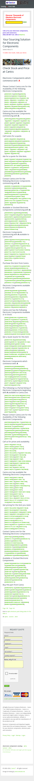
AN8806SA (23, 547)
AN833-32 (19, 121)
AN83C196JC (20, 196)
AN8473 (7, 256)
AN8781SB (8, 424)
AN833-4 (7, 123)
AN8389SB (27, 186)
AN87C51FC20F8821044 (22, 522)
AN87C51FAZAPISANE (11, 516)
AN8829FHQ (27, 588)
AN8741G (8, 404)
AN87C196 (8, 444)
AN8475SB (26, 266)
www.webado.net (20, 771)
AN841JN (15, 215)
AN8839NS (8, 600)
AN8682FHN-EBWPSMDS (18, 356)
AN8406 (18, 213)
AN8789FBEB (17, 435)
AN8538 (18, 322)
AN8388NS (23, 169)
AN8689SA (8, 368)
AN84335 (7, 227)
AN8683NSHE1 (9, 366)
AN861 (13, 344)
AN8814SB (24, 569)
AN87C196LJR (9, 512)
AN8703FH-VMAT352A (19, 373)
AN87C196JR (8, 461)
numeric (11, 616)
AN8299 (16, 94)
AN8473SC (18, 266)
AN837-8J (9, 153)
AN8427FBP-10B (16, 223)
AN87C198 (8, 514)
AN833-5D (21, 123)
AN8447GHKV (16, 240)
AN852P (24, 319)
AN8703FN (8, 379)
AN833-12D (11, 121)
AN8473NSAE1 (19, 258)
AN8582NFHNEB (20, 340)
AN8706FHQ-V (9, 381)
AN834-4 (26, 131)
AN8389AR (24, 174)
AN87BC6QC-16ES (24, 437)
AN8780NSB (8, 422)
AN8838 (16, 596)
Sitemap (18, 735)
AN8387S (25, 165)
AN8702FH (8, 373)
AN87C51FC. (18, 520)
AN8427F (7, 223)
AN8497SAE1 (9, 301)
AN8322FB (8, 108)
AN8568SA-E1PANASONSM (13, 332)
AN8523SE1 (23, 317)
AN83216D (26, 106)
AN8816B (22, 572)
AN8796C (8, 437)
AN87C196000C (9, 447)
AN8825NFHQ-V (10, 588)
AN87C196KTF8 (9, 496)
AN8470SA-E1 (21, 248)
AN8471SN (8, 254)
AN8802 (17, 539)
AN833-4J (14, 123)
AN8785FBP (8, 428)
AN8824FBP (15, 578)
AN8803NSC (17, 545)
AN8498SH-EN (9, 303)
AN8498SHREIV (19, 303)
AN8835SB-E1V (23, 592)
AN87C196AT (19, 447)
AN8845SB (21, 604)
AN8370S (16, 153)
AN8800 (15, 537)
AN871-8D (8, 383)
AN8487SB (8, 290)
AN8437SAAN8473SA (11, 229)
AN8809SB (8, 567)
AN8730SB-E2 (18, 397)
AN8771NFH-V (9, 410)
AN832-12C (16, 100)
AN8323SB (15, 108)
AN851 (24, 307)
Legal (13, 735)
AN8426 (7, 221)
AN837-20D (16, 149)
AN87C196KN (9, 490)
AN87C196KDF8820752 (22, 486)
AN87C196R (17, 512)
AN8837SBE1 (9, 596)
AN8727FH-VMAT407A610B (13, 395)
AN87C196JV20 (18, 477)
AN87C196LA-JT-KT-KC (12, 500)
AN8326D (8, 119)
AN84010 (22, 203)
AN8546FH (8, 324)
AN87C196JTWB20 (22, 469)
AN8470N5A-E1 (16, 246)
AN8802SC (8, 541)
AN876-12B (15, 406)
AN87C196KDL (9, 488)
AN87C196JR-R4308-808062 (22, 461)
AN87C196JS (8, 465)
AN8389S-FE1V (18, 186)
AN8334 (22, 127)
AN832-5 (15, 104)
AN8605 (7, 344)
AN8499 (27, 303)
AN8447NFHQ (25, 240)
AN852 (7, 317)
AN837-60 (15, 151)
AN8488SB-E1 (23, 293)
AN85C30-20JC (25, 342)
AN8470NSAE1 (11, 248)
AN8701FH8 (17, 371)
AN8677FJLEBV (25, 354)
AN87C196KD (20, 484)
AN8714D (15, 383)
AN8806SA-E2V (9, 549)
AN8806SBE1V (9, 555)
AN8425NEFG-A (9, 217)
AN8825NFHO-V (10, 582)
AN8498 (16, 301)
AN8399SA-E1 (17, 194)
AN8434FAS (15, 227)
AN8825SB (19, 588)
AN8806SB (8, 551)
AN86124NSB (20, 344)
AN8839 (23, 598)
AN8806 (16, 547)
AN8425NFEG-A (11, 219)
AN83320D (15, 127)
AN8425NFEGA (21, 219)
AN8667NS (8, 352)
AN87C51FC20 (9, 522)
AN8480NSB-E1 (23, 268)
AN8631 (15, 350)
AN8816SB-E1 (9, 574)
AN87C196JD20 (9, 459)
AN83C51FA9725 (23, 200)
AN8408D (24, 213)
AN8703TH (16, 379)
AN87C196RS (27, 512)
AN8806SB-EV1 (12, 553)
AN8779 (7, 412)
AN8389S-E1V (9, 186)
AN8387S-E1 (8, 167)
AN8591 (7, 342)
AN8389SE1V (9, 188)
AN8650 (21, 350)
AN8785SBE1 (11, 430)
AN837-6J (22, 151)
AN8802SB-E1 (25, 539)
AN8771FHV (16, 408)
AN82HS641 (8, 96)
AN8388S (27, 172)
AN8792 (25, 435)
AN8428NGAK (23, 225)
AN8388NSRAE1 (19, 172)
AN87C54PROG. (19, 529)
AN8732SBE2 (9, 399)
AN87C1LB (8, 439)
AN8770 (22, 406)
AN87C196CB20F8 (20, 455)
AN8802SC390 (17, 541)
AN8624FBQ (8, 350)
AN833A (20, 129)
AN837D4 (28, 161)
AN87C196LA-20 (10, 498)
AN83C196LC (18, 198)
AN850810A (17, 307)
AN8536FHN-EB (9, 322)
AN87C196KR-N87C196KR (22, 492)
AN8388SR (8, 174)
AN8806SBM (18, 555)
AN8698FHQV (9, 371)
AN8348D (14, 141)
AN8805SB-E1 (9, 547)
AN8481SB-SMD (17, 274)
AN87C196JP (19, 459)
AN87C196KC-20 (10, 481)
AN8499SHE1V (17, 305)
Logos (23, 735)
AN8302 (23, 96)
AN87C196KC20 (9, 484)
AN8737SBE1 (16, 401)
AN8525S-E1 (17, 319)
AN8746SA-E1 (22, 404)
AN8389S (7, 176)
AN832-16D (8, 102)
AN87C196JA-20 (20, 457)
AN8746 (14, 404)
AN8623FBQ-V (24, 348)
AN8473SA (8, 260)
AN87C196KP (18, 490)
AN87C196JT (17, 465)
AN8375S (14, 161)
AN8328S (22, 119)
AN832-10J (8, 100)
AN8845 (14, 604)
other (16, 616)
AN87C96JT (8, 537)
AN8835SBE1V (9, 594)
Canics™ (13, 768)
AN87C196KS (9, 494)
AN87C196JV (8, 477)
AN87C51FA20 (23, 516)
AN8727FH (17, 385)
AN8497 (24, 297)
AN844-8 (7, 240)
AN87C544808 (9, 529)
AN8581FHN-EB (9, 340)
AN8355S (15, 143)
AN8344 (22, 139)
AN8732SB (26, 397)
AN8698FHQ (24, 368)
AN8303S (7, 98)
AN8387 (23, 163)
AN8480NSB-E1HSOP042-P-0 (13, 270)
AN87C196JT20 (19, 467)
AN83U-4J (8, 203)
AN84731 (13, 256)
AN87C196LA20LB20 (15, 502)
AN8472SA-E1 (25, 254)
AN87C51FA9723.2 (10, 518)
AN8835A (8, 592)
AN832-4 (23, 102)
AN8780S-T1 (17, 422)
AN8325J (22, 108)
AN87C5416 (22, 526)
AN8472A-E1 (16, 254)
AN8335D (8, 129)
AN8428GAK (14, 225)
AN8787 (18, 430)
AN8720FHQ (8, 385)
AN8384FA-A (16, 163)
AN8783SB (27, 424)
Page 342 (12, 608)
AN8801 (21, 537)
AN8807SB (8, 563)
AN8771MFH (24, 408)
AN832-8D (10, 106)
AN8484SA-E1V (9, 282)
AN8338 (14, 129)
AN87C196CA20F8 (10, 451)
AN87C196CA (9, 449)
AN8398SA (22, 192)
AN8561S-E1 (22, 326)
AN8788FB (8, 432)
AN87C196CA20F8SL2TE (12, 453)
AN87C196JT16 (9, 467)
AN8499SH (8, 305)
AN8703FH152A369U (20, 377)
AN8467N (17, 244)
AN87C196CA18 (18, 449)
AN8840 (26, 602)
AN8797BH (15, 437)
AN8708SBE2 (24, 381)
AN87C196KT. (18, 494)
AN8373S (28, 159)
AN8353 (26, 141)
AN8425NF (19, 217)
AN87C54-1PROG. (25, 524)
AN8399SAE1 (12, 196)
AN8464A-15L (9, 244)
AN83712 (7, 159)
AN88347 (28, 590)
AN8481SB (8, 274)
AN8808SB (22, 565)
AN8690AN (16, 368)
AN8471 (7, 250)
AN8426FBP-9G (15, 221)
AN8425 (28, 215)
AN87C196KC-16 (19, 479)
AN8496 (23, 295)
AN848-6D (8, 268)
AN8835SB (15, 592)
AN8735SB (17, 399)
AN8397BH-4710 (17, 190)
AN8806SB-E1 (17, 551)
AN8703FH (16, 375)
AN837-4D (24, 149)
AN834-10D (11, 131)
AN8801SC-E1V (9, 539)
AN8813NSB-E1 (9, 569)
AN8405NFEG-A (9, 213)
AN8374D (8, 161)
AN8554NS (8, 326)
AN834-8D (15, 139)
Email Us (22, 35)
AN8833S (21, 590)
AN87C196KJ (18, 488)
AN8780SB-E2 (26, 422)
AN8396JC (8, 190)
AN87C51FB (20, 518)
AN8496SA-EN (17, 297)
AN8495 (7, 295)
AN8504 (24, 305)
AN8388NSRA (9, 172)
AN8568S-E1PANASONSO (19, 330)
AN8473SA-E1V (9, 266)
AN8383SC (8, 163)
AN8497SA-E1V (18, 299)
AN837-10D (23, 147)
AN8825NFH (8, 580)
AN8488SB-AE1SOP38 (11, 293)
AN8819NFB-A (11, 576)
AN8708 (17, 381)
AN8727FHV (26, 395)
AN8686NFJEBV (19, 366)
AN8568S (7, 330)
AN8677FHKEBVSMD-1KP (12, 354)
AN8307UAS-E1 (16, 98)
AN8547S (15, 324)
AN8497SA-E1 (9, 299)
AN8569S (25, 332)
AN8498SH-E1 (24, 301)
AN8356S (22, 143)
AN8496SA (8, 297)
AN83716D (15, 159)
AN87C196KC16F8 (21, 481)
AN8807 (25, 555)
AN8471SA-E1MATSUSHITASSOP (14, 252)
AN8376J (21, 161)
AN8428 (7, 225)
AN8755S (7, 406)
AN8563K (24, 328)
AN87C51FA (24, 514)
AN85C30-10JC (15, 342)
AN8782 (15, 424)
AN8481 (28, 272)
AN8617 (16, 348)
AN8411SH (8, 215)
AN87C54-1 (15, 524)
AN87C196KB (9, 479)
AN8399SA (8, 194)
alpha (6, 616)
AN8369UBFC (15, 147)
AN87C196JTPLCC (10, 469)
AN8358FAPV (9, 145)
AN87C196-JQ (17, 444)
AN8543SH (24, 322)
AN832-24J (16, 102)
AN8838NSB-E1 (24, 596)
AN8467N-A (25, 244)
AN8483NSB (17, 278)
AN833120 (8, 127)
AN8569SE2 (8, 334)
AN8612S (10, 348)
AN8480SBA (27, 270)
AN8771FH (8, 408)
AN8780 (13, 412)
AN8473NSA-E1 (9, 258)
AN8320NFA (17, 106)
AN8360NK (17, 145)
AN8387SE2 (15, 169)
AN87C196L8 (19, 496)
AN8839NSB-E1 (17, 600)
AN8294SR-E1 (9, 94)
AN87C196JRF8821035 (21, 463)
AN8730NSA (8, 397)
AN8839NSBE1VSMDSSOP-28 (13, 602)
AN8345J (7, 141)
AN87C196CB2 (9, 455)
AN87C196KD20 (9, 486)
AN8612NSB (8, 346)
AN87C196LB (24, 508)
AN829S (22, 94)
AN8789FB (23, 432)
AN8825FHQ (23, 578)
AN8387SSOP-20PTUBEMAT (13, 165)
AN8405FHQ (8, 205)
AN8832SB (14, 590)
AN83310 (24, 125)
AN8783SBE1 (19, 426)
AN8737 (23, 399)
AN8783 (20, 424)
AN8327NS (15, 119)
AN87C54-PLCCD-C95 (11, 526)
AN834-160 (19, 131)
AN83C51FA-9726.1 (11, 200)
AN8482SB (21, 276)
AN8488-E (15, 290)
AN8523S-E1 (8, 319)
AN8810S (15, 567)
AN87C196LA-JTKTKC (22, 498)
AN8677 (25, 352)
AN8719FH (22, 383)
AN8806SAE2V (19, 549)
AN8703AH (8, 375)
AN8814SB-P (9, 572)
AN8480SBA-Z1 (9, 272)
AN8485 (17, 282)
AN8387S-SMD (18, 167)
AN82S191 (16, 96)
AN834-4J (8, 133)
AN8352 (20, 141)
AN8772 (17, 410)
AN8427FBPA (26, 223)
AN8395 (23, 188)
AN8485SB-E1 (25, 282)
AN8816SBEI (18, 574)
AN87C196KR (9, 492)
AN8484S (28, 280)
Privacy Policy (6, 735)
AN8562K (8, 328)
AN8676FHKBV (17, 352)
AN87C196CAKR (25, 453)
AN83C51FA (26, 198)
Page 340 (5, 608)
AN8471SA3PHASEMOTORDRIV (20, 250)
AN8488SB (23, 290)
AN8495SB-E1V (15, 295)
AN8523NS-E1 (14, 317)
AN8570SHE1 (17, 334)
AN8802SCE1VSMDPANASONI (14, 543)
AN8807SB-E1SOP (18, 563)
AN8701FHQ (26, 371)
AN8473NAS (21, 256)
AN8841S (7, 604)
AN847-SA (8, 246)
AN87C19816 (16, 514)
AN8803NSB (8, 545)
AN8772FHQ (24, 410)
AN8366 (7, 147)
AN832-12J (24, 100)
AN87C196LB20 (9, 510)
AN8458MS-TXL (20, 242)
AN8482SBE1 (9, 278)
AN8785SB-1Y (17, 428)
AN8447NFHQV (9, 242)
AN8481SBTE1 (12, 276)
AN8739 (23, 401)
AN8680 (7, 356)
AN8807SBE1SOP (12, 565)
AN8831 (7, 590)
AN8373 (21, 159)
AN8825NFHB (18, 580)
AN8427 (23, 221)
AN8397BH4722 (13, 192)
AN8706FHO (24, 379)
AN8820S (7, 578)
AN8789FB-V (9, 435)
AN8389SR (17, 188)
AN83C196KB (9, 198)
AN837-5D (8, 151)
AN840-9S (15, 203)
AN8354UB (8, 143)
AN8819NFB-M (21, 576)
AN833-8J (17, 125)
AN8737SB (8, 401)
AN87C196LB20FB (21, 510)
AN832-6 (21, 104)
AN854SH (22, 324)
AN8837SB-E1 (19, 594)
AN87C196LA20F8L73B (12, 508)
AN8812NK (22, 567)
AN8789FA (15, 432)
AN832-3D (25, 98)
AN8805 (24, 545)
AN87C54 (8, 524)
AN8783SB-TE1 (9, 426)
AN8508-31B (9, 307)
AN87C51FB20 (9, 520)
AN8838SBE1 (16, 598)
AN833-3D (26, 121)
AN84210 (22, 215)
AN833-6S (10, 125)
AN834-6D (8, 139)
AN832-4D (8, 104)
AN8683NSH (8, 358)
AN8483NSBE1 (11, 280)
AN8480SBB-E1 (19, 272)
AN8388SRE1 (16, 174)
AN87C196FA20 (9, 457)
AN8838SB (8, 598)
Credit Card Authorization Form (13, 699)
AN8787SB (25, 430)
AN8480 (14, 268)
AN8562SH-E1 (16, 328)
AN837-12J (8, 149)
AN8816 (16, 572)
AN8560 (15, 326)
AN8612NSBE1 (18, 346)
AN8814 (17, 569)
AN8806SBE (21, 553)
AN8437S (22, 227)
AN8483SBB (20, 280)
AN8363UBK (25, 145)
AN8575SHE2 (26, 334)
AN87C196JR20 (9, 463)
